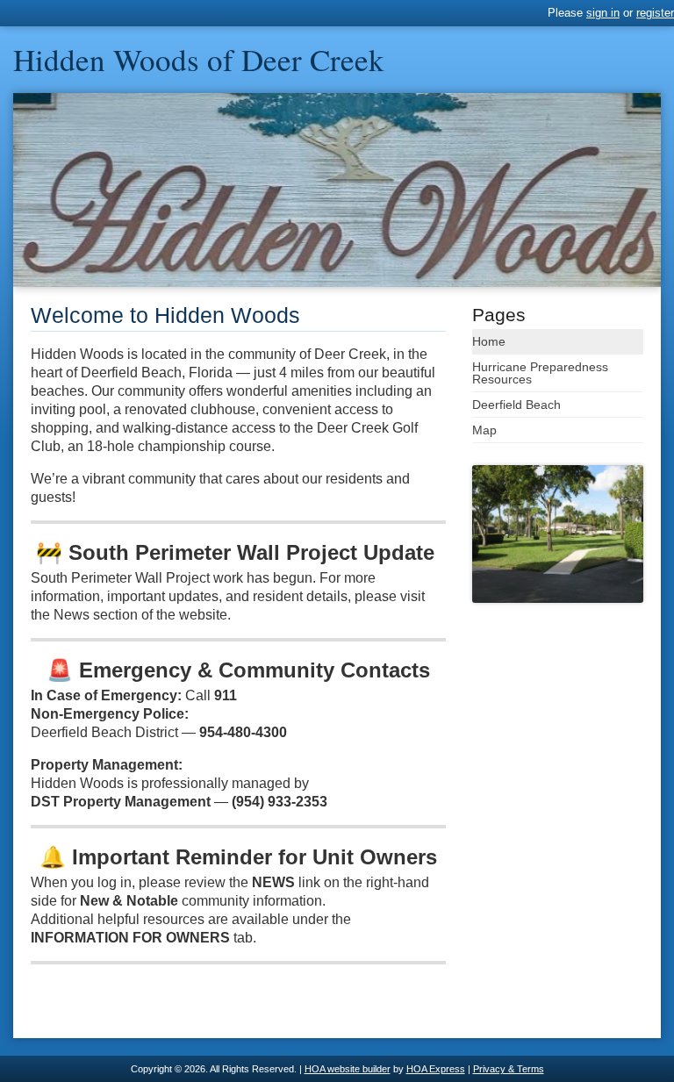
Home (489, 341)
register (655, 12)
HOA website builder (348, 1069)
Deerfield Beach (516, 405)
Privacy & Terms (508, 1069)
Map (484, 430)
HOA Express (435, 1069)
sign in (603, 12)
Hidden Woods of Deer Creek (198, 59)
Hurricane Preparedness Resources (540, 373)
